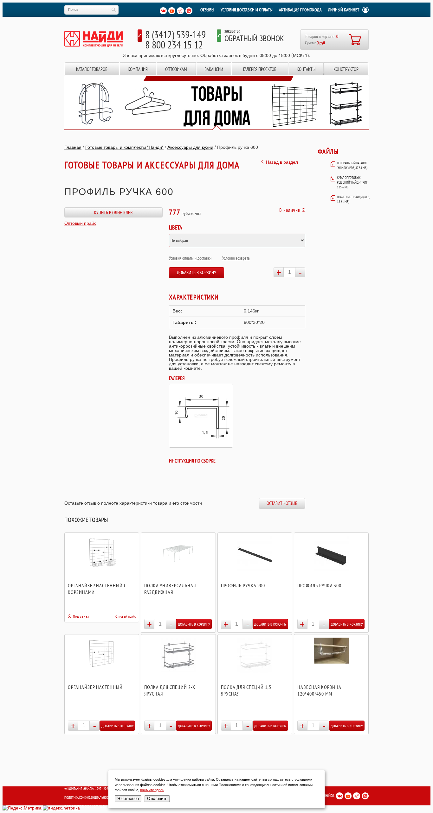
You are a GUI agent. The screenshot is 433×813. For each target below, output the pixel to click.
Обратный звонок (254, 38)
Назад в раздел (282, 162)
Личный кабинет (343, 10)
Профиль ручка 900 (243, 585)
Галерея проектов (259, 69)
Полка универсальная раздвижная (170, 588)
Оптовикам (176, 69)
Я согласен (128, 798)
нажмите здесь (152, 789)
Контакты (306, 69)
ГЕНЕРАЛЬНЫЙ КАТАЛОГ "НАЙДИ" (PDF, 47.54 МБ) (352, 165)
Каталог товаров (91, 69)
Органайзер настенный (95, 687)
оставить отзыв (282, 503)
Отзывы (207, 10)
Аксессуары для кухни (190, 147)
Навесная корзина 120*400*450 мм (319, 690)
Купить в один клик (113, 213)
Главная (72, 147)
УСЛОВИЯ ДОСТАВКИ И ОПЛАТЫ (247, 10)
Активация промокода (300, 10)
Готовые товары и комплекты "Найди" (124, 147)
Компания (138, 69)
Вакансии (213, 69)
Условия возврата (236, 258)
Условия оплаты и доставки (190, 258)
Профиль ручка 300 (319, 585)
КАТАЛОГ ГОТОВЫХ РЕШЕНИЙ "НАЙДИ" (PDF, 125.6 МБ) (352, 182)
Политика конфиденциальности (88, 797)
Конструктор (346, 69)
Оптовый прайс (80, 223)
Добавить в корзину (196, 272)
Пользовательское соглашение (87, 806)
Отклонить (157, 798)
